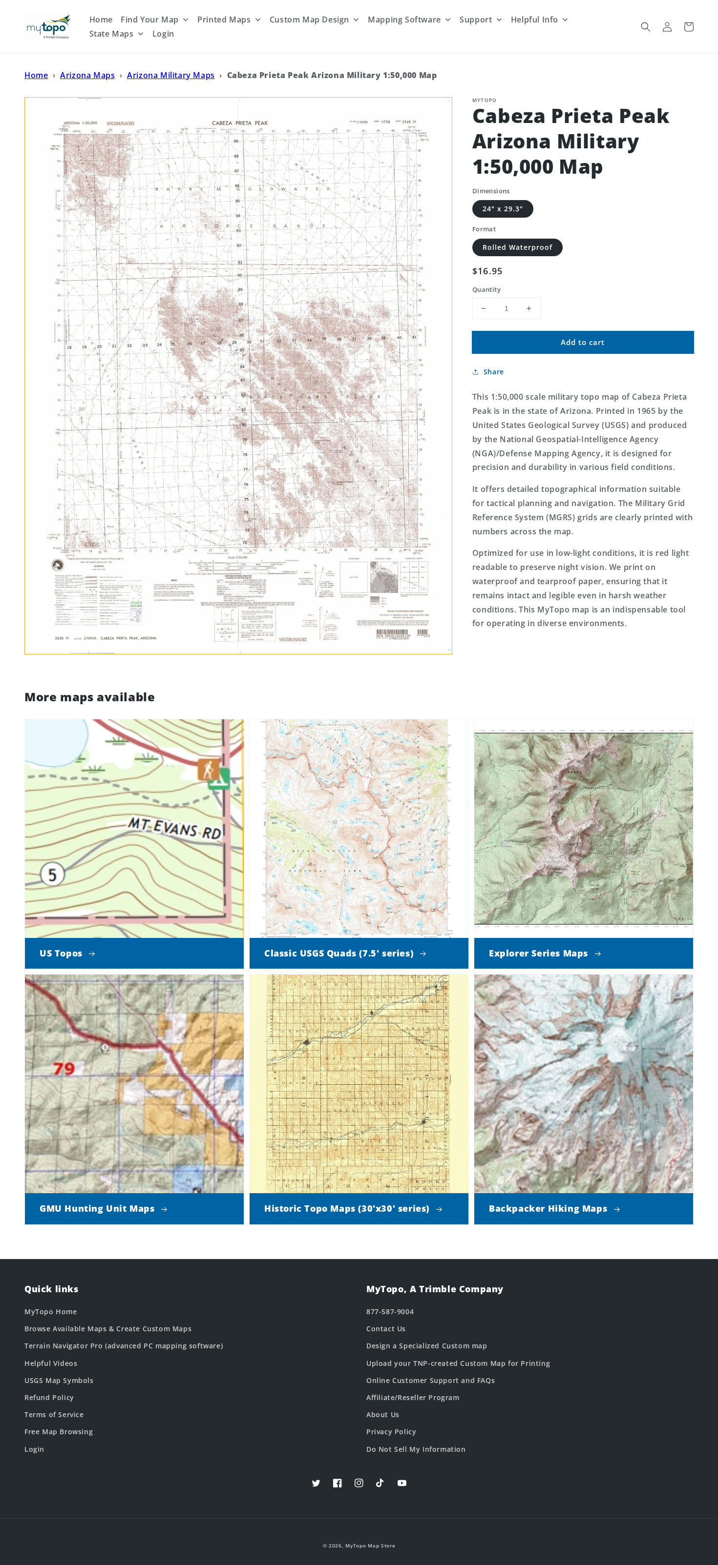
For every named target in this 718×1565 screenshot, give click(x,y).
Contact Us (386, 1328)
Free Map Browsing (58, 1431)
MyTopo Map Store (370, 1545)
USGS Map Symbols (59, 1380)
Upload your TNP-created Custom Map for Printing (458, 1363)
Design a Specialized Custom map (426, 1345)
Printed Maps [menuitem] (224, 19)
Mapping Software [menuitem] (404, 19)
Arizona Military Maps (171, 75)
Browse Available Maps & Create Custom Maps (107, 1328)
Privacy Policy (391, 1431)
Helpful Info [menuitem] (534, 19)
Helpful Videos (50, 1363)
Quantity (486, 289)
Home (36, 75)
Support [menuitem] (476, 19)
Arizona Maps (87, 75)
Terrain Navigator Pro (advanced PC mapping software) (123, 1345)
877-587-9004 (390, 1311)
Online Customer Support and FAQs (430, 1380)
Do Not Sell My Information (416, 1449)
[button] (645, 27)
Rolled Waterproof (517, 247)
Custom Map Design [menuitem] (309, 19)
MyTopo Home (50, 1311)
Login (34, 1449)
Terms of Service (54, 1414)
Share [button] (494, 371)
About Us (383, 1414)
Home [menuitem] (101, 19)
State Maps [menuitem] (111, 33)
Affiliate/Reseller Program (413, 1397)
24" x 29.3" (503, 208)
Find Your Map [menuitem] (150, 19)
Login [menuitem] (163, 33)
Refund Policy (49, 1397)
